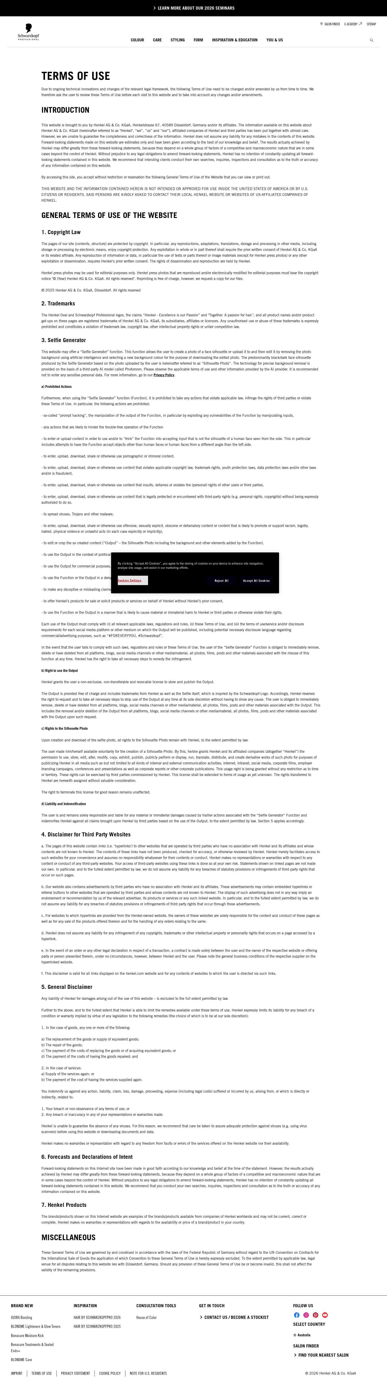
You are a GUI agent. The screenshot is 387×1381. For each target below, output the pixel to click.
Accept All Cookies (256, 580)
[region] (195, 572)
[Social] (296, 1315)
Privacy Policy (164, 375)
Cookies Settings (129, 580)
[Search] (372, 40)
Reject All (222, 580)
